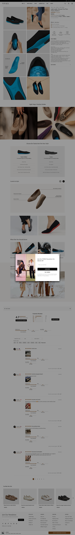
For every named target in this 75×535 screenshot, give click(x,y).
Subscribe (47, 269)
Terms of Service (46, 275)
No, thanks (47, 272)
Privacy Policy (40, 275)
